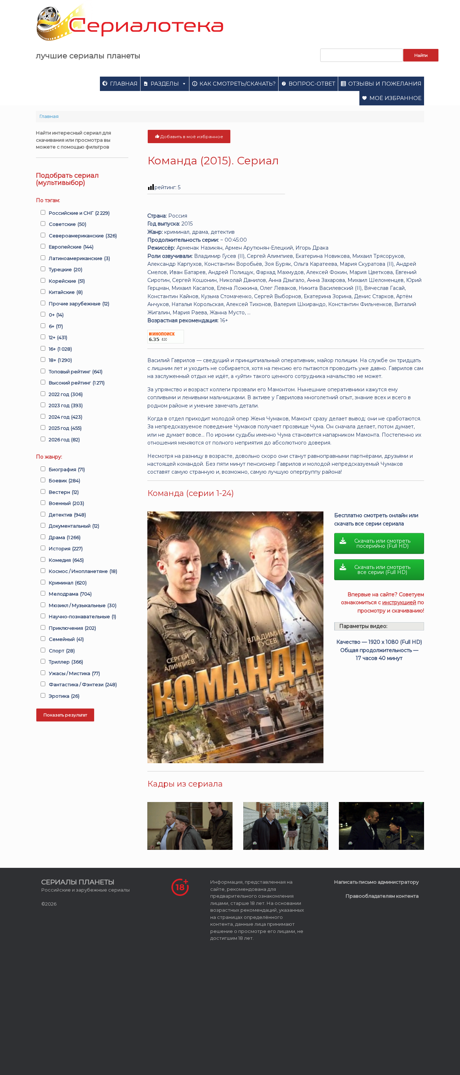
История (66, 548)
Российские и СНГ (79, 213)
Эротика (64, 696)
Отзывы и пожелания (385, 83)
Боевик (64, 480)
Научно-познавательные (82, 616)
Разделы (165, 83)
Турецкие (65, 269)
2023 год (66, 405)
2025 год (65, 428)
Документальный (74, 526)
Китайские (66, 292)
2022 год (66, 394)
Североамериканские (83, 235)
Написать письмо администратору (376, 882)
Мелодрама (70, 594)
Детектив (67, 515)
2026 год (64, 439)
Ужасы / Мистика (74, 673)
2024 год (65, 417)
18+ (60, 360)
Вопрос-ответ (312, 83)
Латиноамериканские (79, 258)
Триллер (66, 662)
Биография (67, 469)
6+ (56, 326)
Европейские (71, 247)
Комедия (66, 560)
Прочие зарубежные (79, 303)
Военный (66, 503)
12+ (58, 337)
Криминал (68, 583)
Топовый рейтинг (75, 371)
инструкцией (399, 602)
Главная (124, 83)
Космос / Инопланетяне (83, 571)
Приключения (72, 628)
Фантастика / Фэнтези (83, 684)
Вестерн (64, 492)
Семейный (66, 639)
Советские (67, 224)
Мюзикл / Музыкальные (82, 605)
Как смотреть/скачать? (237, 83)
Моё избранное (395, 98)
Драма (64, 537)
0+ (56, 315)
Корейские (67, 281)
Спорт (62, 650)
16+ (60, 349)
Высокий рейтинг (77, 383)
